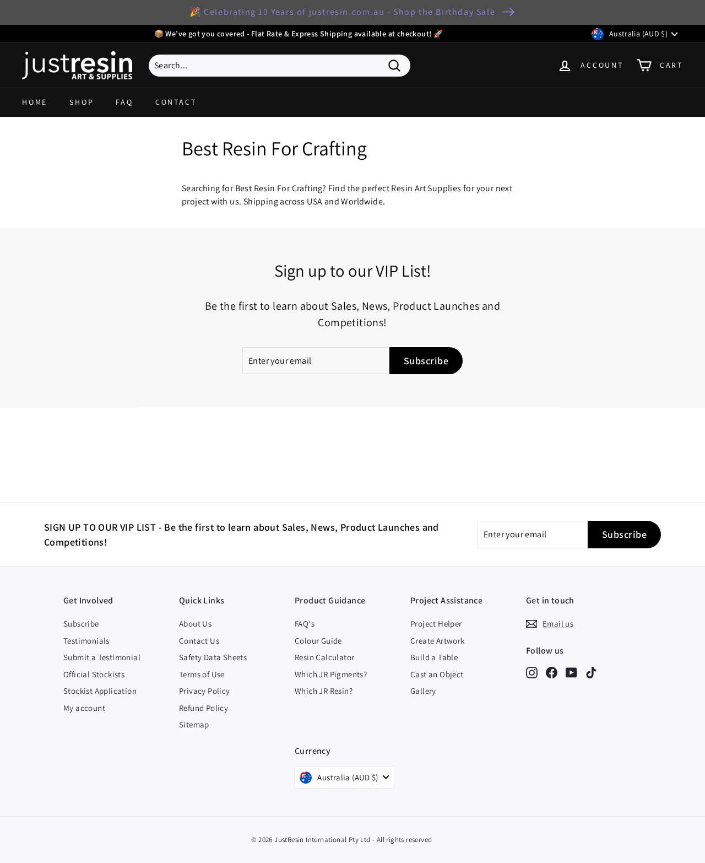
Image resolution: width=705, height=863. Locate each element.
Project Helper (436, 623)
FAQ (124, 102)
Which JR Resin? (323, 691)
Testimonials (86, 640)
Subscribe (81, 623)
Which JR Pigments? (331, 674)
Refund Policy (203, 708)
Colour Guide (318, 640)
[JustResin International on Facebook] (551, 672)
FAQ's (304, 623)
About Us (195, 623)
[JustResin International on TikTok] (591, 672)
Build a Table (434, 657)
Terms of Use (202, 674)
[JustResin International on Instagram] (532, 672)
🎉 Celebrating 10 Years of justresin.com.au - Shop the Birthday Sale (342, 12)
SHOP (81, 102)
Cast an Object (437, 674)
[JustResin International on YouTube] (571, 672)
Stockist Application (100, 691)
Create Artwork (437, 640)
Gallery (423, 691)
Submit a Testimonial (101, 657)
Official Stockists (93, 674)
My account (84, 708)
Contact (176, 102)
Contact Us (199, 640)
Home (34, 102)
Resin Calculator (324, 657)
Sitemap (194, 724)
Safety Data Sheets (213, 657)
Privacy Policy (204, 691)
